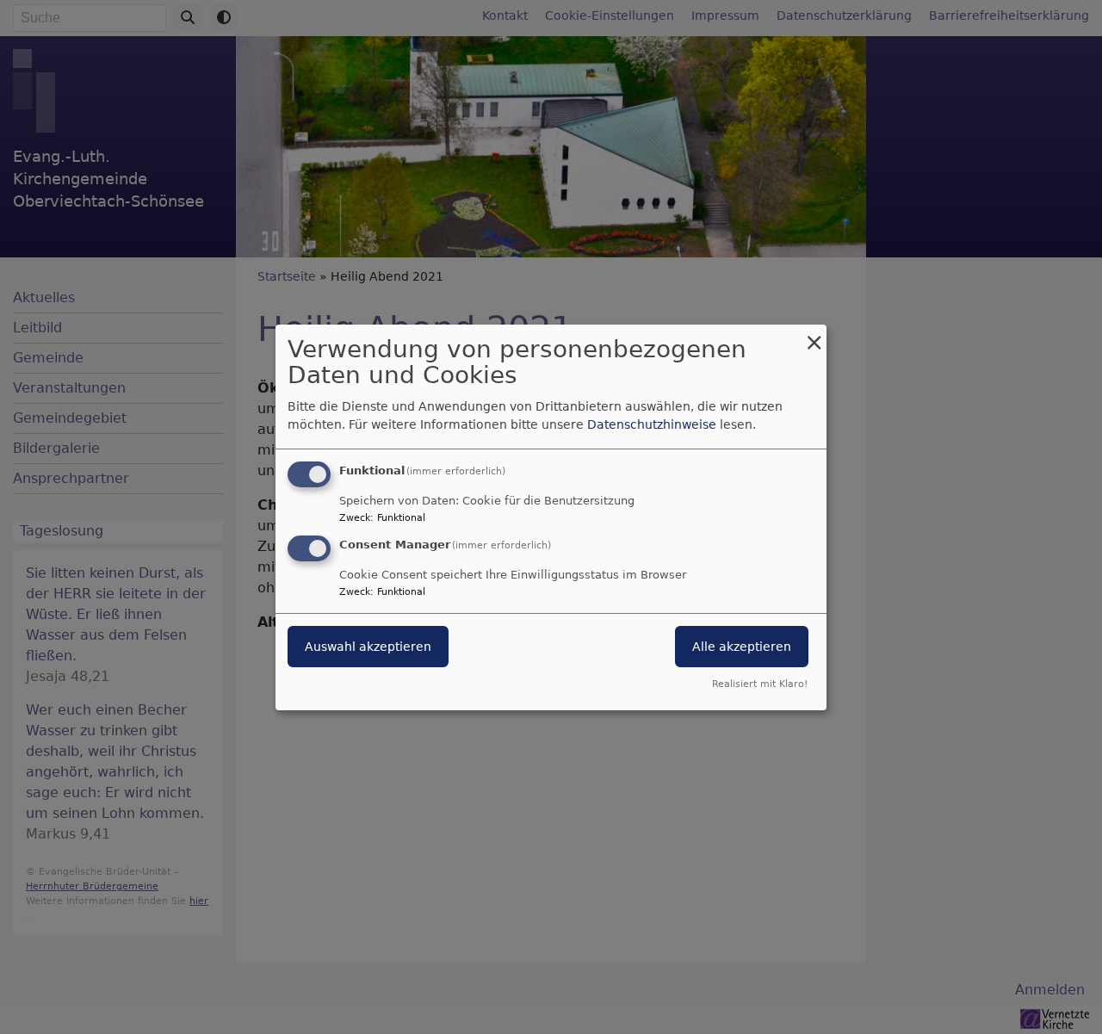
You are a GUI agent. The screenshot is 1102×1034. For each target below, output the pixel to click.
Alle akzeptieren (741, 646)
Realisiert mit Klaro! (760, 684)
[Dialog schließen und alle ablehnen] (813, 334)
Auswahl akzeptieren (368, 646)
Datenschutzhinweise (651, 424)
